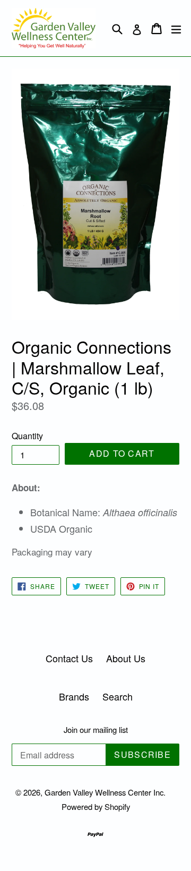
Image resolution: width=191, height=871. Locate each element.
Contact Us (69, 658)
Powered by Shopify (96, 806)
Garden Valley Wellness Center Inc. (105, 792)
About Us (125, 658)
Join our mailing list (96, 730)
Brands (74, 696)
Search (117, 696)
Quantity (27, 436)
